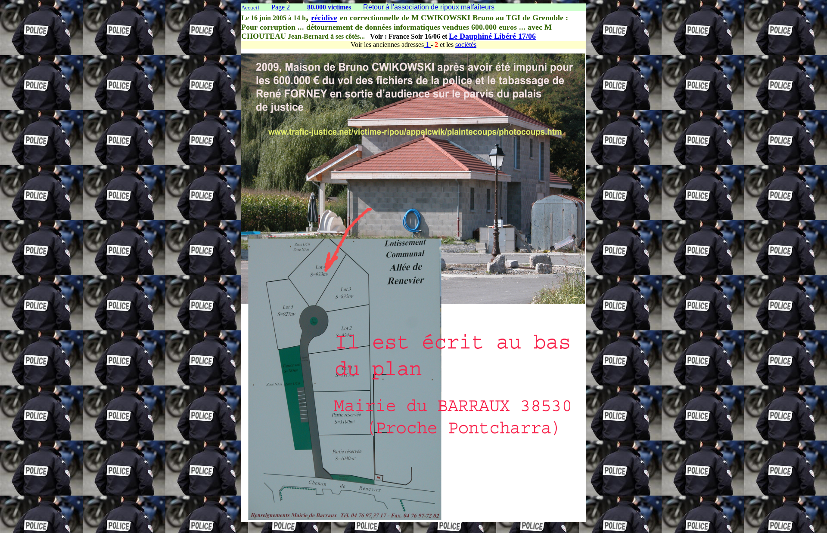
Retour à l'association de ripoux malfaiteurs (428, 7)
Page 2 (280, 7)
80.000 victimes (329, 7)
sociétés (465, 44)
